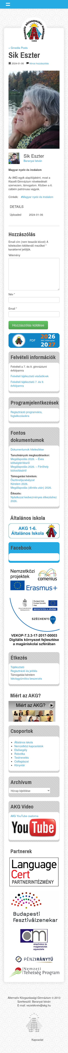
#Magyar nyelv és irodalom (37, 197)
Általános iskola (23, 742)
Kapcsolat (37, 1040)
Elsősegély (20, 750)
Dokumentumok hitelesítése (27, 449)
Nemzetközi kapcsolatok (28, 746)
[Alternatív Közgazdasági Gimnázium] (34, 30)
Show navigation (8, 4)
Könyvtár (19, 765)
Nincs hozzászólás (39, 63)
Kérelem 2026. (19, 484)
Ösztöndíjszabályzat (23, 480)
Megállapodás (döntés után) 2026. (31, 487)
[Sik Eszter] (34, 109)
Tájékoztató (17, 667)
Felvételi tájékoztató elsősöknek (30, 376)
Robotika (19, 754)
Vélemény (14, 255)
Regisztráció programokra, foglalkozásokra (26, 414)
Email (12, 308)
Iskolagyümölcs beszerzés (26, 678)
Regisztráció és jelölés (24, 671)
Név (11, 294)
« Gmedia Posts (18, 48)
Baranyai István (33, 161)
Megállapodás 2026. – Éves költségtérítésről (27, 461)
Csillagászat (21, 761)
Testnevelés (21, 757)
